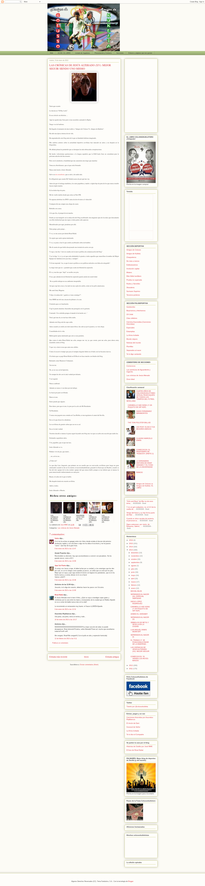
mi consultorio (60, 174)
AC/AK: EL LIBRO (64, 53)
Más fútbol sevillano (133, 276)
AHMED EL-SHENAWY (139, 614)
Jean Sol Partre (60, 565)
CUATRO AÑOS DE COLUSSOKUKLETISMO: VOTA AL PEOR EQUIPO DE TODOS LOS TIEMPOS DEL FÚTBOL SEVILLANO (141, 396)
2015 (131, 543)
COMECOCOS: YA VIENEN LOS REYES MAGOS (139, 658)
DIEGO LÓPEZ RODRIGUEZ (136, 602)
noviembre (135, 556)
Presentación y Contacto (103, 53)
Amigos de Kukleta (133, 254)
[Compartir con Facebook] (90, 525)
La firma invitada (132, 335)
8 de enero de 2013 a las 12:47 (65, 548)
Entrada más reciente (58, 657)
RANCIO (139, 472)
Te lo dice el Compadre (135, 734)
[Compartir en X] (88, 525)
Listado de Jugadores (82, 53)
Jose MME (64, 525)
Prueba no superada (134, 280)
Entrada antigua (112, 657)
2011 (131, 669)
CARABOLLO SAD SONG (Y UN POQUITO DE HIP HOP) (140, 406)
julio (133, 569)
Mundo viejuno (131, 339)
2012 (131, 665)
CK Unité (129, 314)
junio (133, 572)
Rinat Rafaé (59, 595)
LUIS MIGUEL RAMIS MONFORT (139, 631)
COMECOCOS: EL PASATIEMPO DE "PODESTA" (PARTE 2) (145, 452)
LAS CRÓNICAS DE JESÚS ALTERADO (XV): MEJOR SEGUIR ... (140, 650)
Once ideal (130, 379)
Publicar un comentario (60, 643)
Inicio (86, 657)
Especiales (130, 328)
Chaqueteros (131, 257)
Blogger (130, 881)
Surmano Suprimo (133, 291)
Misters (129, 272)
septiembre (135, 562)
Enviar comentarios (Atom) (89, 664)
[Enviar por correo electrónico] (84, 525)
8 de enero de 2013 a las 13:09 (65, 561)
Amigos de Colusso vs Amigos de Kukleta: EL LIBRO (144, 486)
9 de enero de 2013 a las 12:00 (65, 590)
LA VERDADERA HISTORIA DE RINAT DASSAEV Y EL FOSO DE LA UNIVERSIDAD (144, 464)
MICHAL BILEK (136, 591)
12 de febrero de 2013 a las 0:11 (66, 638)
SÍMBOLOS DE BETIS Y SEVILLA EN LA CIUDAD (140, 624)
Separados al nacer (133, 350)
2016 (131, 540)
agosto (134, 566)
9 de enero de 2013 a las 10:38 (65, 580)
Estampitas (130, 331)
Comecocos (130, 366)
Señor (57, 538)
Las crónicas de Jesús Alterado (68, 528)
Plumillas (129, 346)
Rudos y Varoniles (133, 284)
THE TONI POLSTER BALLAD (139, 423)
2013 (131, 550)
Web (51, 53)
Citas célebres (131, 318)
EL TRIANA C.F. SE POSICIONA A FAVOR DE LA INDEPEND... (140, 642)
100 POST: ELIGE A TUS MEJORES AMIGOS (145, 428)
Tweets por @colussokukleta (137, 706)
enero (133, 588)
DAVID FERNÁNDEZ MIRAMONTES (144, 412)
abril (133, 578)
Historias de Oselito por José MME (139, 746)
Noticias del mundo (133, 343)
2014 (131, 547)
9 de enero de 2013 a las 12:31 (65, 609)
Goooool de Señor (133, 727)
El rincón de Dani (132, 723)
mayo (133, 575)
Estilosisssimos (132, 265)
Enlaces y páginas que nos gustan (140, 53)
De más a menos (132, 261)
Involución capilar (133, 269)
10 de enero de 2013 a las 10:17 (66, 619)
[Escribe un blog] (86, 525)
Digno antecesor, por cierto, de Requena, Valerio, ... (138, 525)
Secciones (120, 53)
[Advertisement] (141, 95)
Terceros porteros (133, 295)
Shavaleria (130, 287)
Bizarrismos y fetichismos (135, 311)
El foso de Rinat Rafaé (134, 750)
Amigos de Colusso (133, 250)
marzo (133, 582)
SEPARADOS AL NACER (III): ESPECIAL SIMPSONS (140, 596)
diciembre (135, 553)
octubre (134, 559)
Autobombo (130, 307)
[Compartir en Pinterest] (93, 525)
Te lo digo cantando (133, 354)
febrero (134, 585)
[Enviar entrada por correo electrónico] (79, 525)
